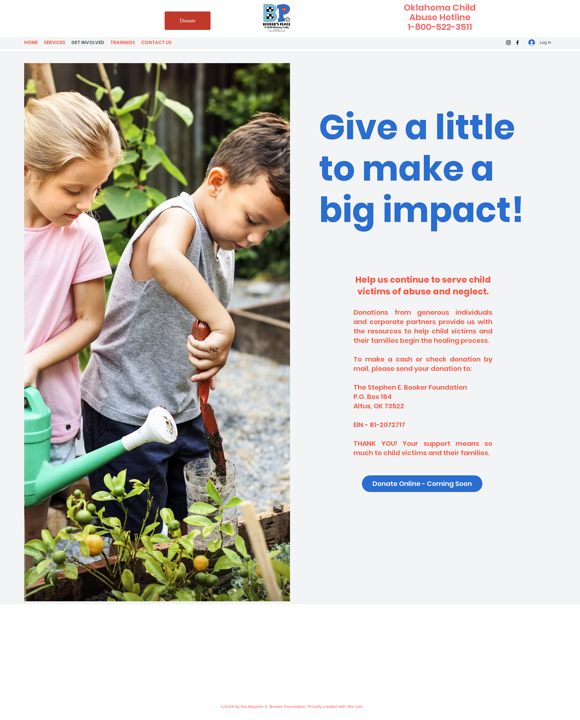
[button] (422, 483)
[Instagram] (508, 43)
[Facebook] (517, 43)
